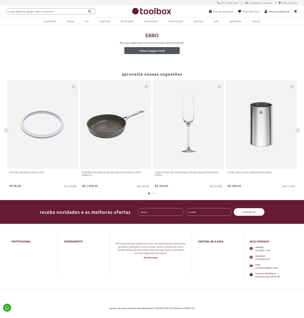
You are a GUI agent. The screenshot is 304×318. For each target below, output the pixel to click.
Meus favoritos (250, 11)
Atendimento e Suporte (260, 3)
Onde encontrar (290, 3)
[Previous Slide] (6, 130)
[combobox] (51, 11)
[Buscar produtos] (89, 11)
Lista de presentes (223, 11)
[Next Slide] (297, 130)
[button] (149, 193)
